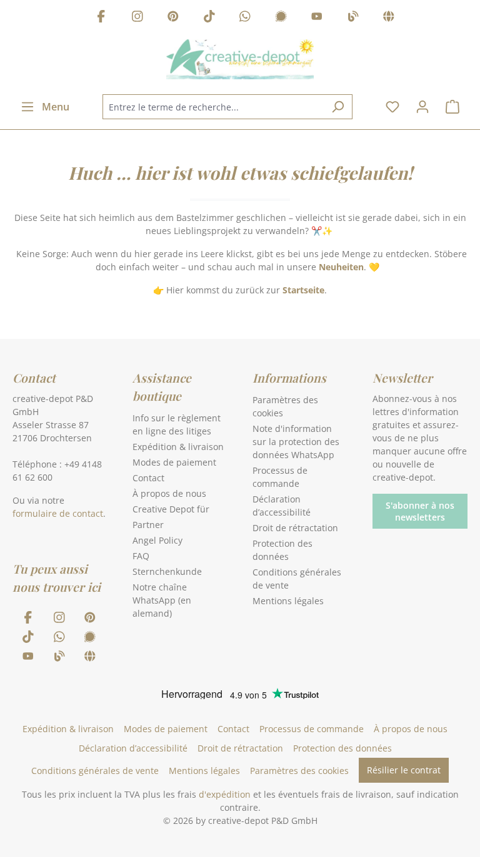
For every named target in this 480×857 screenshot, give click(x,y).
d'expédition (225, 794)
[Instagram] (137, 18)
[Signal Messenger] (281, 18)
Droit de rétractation (295, 528)
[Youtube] (316, 18)
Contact (148, 478)
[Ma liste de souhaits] (393, 106)
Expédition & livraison (178, 447)
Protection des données (342, 748)
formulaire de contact (57, 513)
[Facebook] (101, 18)
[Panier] (453, 106)
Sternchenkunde (167, 571)
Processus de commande (311, 729)
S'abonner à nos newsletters (420, 511)
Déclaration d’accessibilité (133, 748)
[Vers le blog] (353, 18)
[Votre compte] (423, 106)
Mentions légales (288, 601)
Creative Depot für (170, 509)
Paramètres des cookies (299, 770)
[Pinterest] (173, 18)
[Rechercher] (337, 106)
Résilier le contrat (404, 770)
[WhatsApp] (245, 18)
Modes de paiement (174, 462)
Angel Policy (157, 540)
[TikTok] (209, 18)
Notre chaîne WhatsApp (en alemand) (161, 600)
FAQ (140, 556)
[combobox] (213, 106)
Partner (148, 525)
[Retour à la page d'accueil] (240, 59)
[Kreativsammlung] (388, 18)
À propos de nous (169, 493)
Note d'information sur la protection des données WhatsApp (295, 442)
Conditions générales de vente (95, 770)
